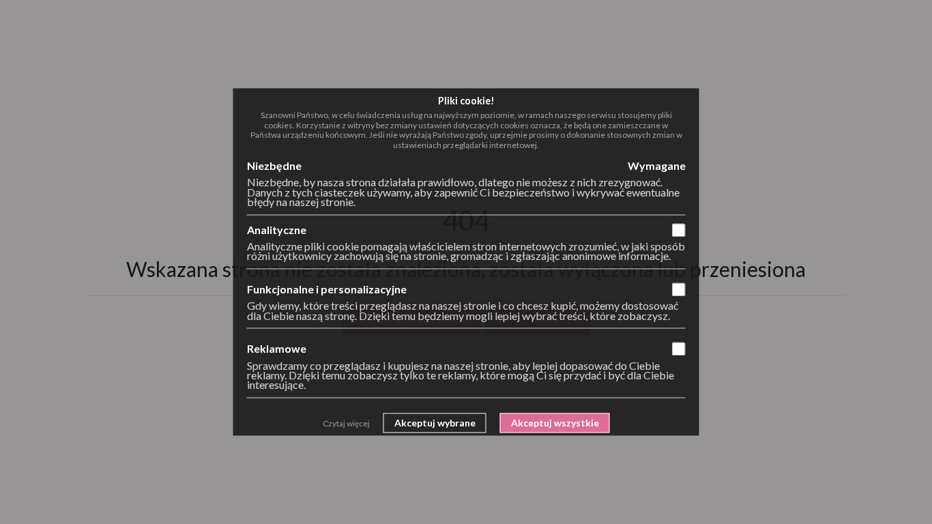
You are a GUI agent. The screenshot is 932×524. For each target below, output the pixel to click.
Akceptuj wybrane (435, 422)
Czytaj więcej (346, 423)
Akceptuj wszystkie (555, 422)
